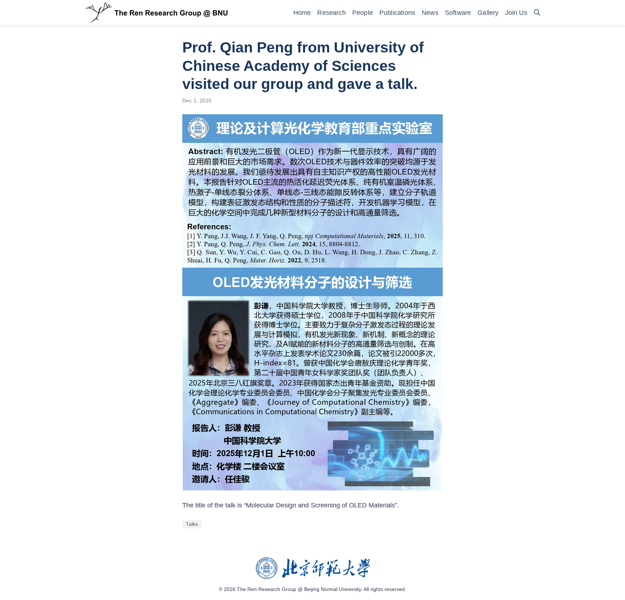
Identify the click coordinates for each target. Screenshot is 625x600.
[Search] (537, 13)
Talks (192, 524)
